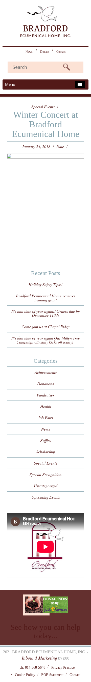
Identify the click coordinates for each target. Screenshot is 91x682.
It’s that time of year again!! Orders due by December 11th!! (45, 313)
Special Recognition (45, 474)
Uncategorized (45, 485)
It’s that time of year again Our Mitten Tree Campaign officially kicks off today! (45, 340)
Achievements (46, 372)
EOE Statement (52, 675)
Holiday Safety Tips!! (45, 284)
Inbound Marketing (39, 658)
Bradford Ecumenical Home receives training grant (45, 297)
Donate (44, 51)
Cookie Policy (25, 675)
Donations (45, 383)
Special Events (43, 107)
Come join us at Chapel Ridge (45, 326)
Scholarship (45, 451)
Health (45, 406)
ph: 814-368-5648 (32, 667)
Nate (60, 147)
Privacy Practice (63, 667)
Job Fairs (45, 417)
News (29, 51)
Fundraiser (45, 394)
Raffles (45, 440)
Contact (60, 51)
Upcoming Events (45, 497)
